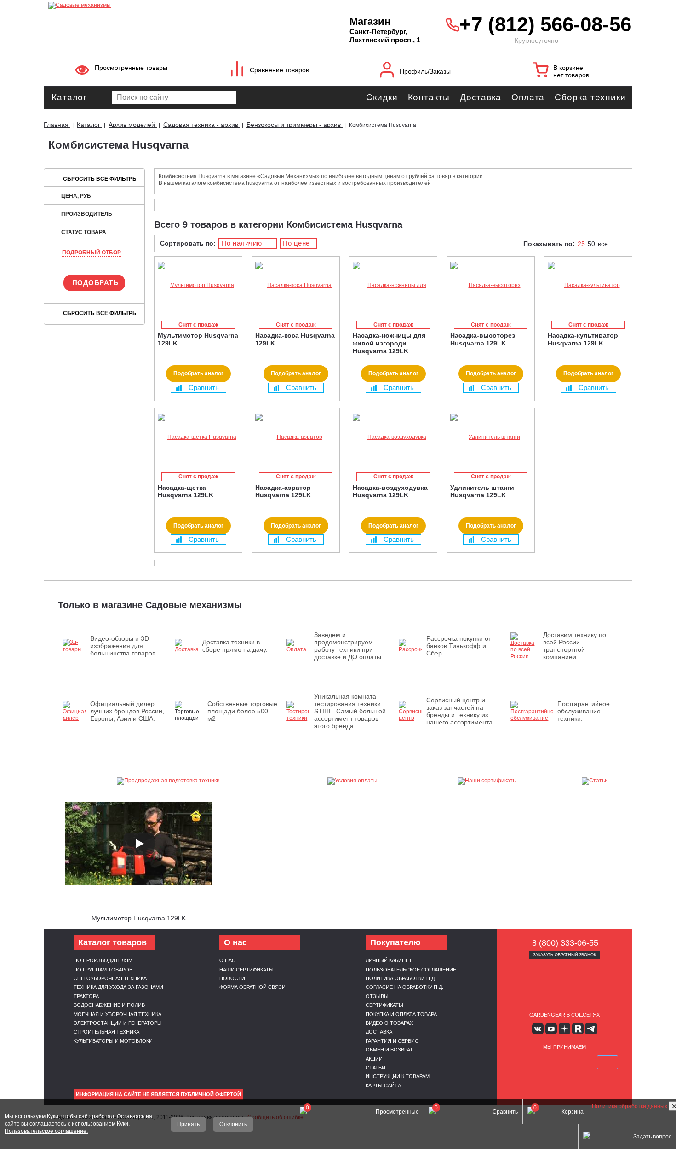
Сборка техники (590, 97)
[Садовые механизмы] (178, 4)
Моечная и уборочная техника (117, 1014)
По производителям (103, 960)
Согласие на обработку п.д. (404, 987)
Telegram (591, 1028)
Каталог (69, 97)
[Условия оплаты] (353, 781)
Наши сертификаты (246, 969)
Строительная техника (106, 1031)
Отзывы (377, 996)
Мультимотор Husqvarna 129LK (139, 918)
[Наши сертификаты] (487, 781)
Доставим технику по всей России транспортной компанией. (574, 646)
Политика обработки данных (630, 1106)
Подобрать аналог (198, 373)
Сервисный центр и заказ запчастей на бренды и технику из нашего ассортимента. (460, 711)
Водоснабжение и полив (109, 1005)
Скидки (381, 97)
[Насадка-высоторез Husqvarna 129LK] (490, 285)
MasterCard (543, 1062)
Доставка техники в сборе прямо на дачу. (235, 645)
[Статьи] (595, 781)
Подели (575, 1062)
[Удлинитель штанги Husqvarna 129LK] (490, 437)
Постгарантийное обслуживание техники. (583, 711)
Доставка (480, 97)
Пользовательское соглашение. (46, 1131)
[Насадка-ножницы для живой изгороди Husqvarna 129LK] (393, 285)
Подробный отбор (91, 252)
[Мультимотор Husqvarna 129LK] (198, 285)
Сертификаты (384, 1005)
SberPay (607, 1062)
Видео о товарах (389, 1023)
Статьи (375, 1067)
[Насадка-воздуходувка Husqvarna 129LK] (393, 437)
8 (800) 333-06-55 (565, 943)
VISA (521, 1062)
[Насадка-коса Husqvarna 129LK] (295, 285)
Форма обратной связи (252, 987)
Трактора (86, 996)
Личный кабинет (389, 960)
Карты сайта (383, 1085)
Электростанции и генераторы (118, 1023)
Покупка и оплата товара (401, 1014)
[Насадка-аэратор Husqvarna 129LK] (295, 437)
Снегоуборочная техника (110, 978)
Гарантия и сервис (392, 1041)
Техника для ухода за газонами (118, 987)
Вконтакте (538, 1028)
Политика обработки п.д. (401, 978)
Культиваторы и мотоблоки (113, 1041)
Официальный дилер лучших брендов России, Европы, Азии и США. (127, 711)
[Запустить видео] (139, 844)
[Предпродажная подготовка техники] (168, 781)
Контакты (429, 97)
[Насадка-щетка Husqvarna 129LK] (198, 437)
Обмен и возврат (389, 1049)
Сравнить (204, 387)
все (603, 243)
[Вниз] (634, 64)
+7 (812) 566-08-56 (543, 24)
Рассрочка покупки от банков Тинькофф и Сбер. (458, 646)
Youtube (551, 1028)
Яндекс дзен (564, 1028)
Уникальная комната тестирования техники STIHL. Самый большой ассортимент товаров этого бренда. (350, 711)
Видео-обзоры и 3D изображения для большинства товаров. (123, 646)
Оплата (527, 97)
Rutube (578, 1028)
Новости (232, 978)
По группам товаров (103, 969)
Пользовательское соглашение (411, 969)
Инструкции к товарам (398, 1076)
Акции (374, 1059)
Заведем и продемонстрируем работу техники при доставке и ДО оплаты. (348, 646)
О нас (227, 960)
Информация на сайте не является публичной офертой (158, 1094)
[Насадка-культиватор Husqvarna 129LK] (588, 285)
